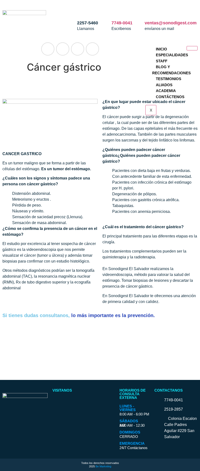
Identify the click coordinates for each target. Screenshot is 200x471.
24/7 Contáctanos (134, 448)
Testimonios (168, 79)
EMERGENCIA (132, 443)
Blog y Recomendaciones (171, 70)
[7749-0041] (117, 11)
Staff (161, 61)
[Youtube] (77, 49)
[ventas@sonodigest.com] (151, 11)
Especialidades (172, 55)
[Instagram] (62, 49)
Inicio (161, 49)
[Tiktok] (92, 49)
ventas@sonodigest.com (171, 22)
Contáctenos (170, 97)
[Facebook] (47, 49)
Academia (166, 91)
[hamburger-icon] (192, 48)
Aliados (164, 85)
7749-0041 (121, 22)
